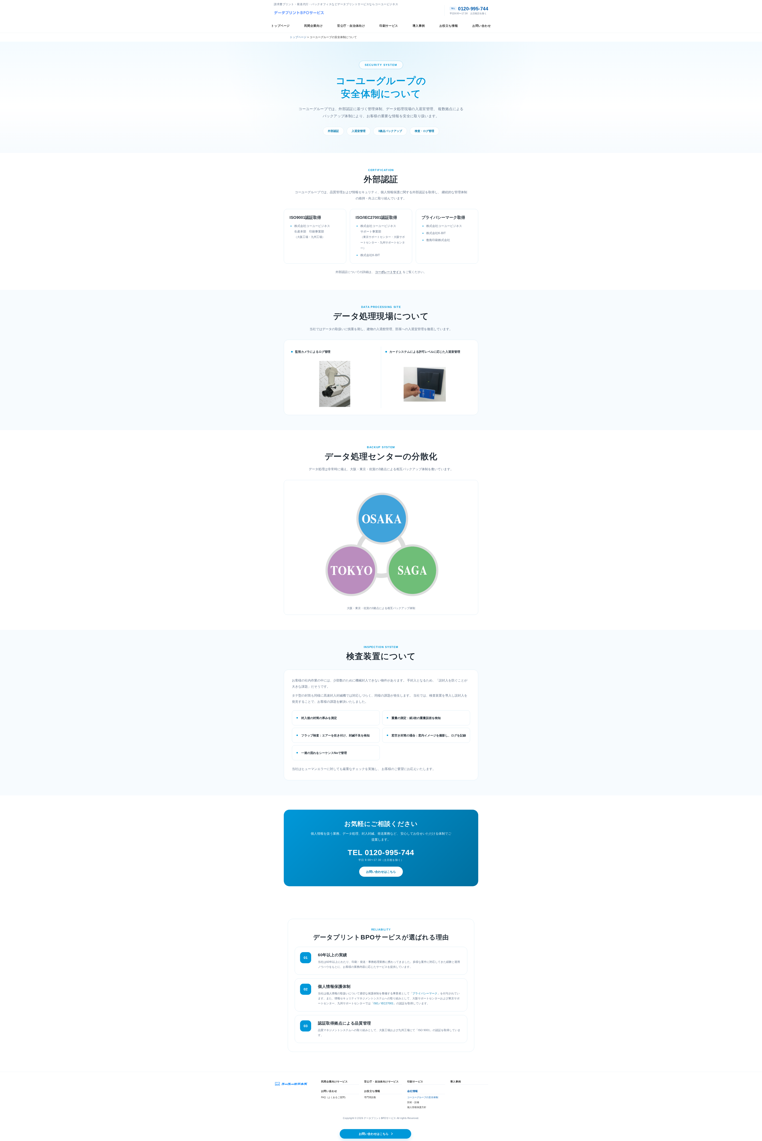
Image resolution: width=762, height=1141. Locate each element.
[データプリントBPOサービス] (299, 12)
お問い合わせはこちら (381, 871)
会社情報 (412, 1091)
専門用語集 (370, 1097)
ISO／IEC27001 (383, 1003)
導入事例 (455, 1081)
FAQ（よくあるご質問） (334, 1097)
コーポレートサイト (388, 272)
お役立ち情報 (372, 1091)
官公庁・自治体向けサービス (381, 1081)
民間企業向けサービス (334, 1081)
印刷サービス (415, 1081)
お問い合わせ (329, 1091)
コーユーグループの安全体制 (422, 1097)
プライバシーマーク (424, 993)
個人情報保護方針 (416, 1107)
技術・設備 (413, 1102)
